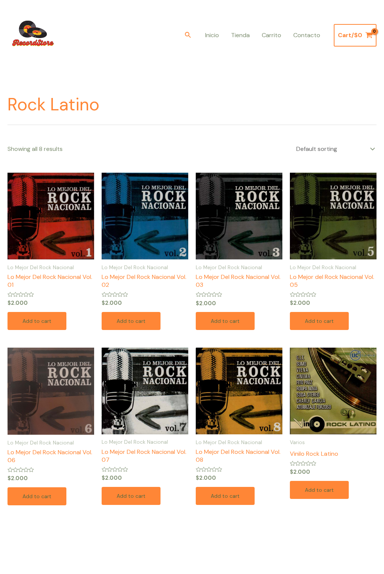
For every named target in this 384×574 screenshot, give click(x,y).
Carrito (271, 35)
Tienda (240, 35)
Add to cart (36, 321)
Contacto (306, 35)
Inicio (212, 35)
